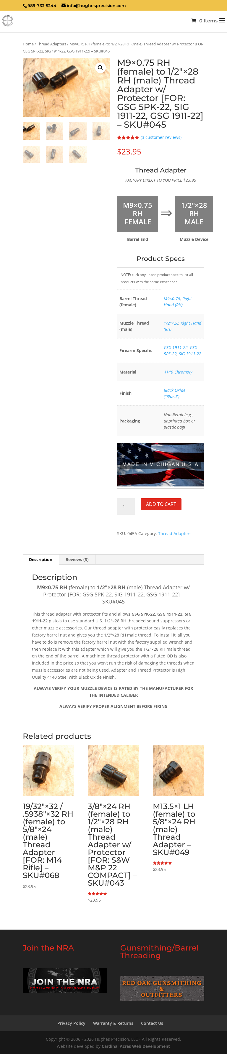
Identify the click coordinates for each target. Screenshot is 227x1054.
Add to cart (161, 504)
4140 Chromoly (178, 372)
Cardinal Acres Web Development (136, 1046)
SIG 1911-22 (190, 353)
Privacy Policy (71, 1023)
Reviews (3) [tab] (77, 559)
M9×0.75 (172, 298)
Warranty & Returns (113, 1023)
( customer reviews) (161, 137)
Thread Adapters (51, 44)
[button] (100, 68)
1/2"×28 (171, 323)
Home (28, 44)
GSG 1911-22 (176, 347)
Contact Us (152, 1023)
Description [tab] (40, 559)
